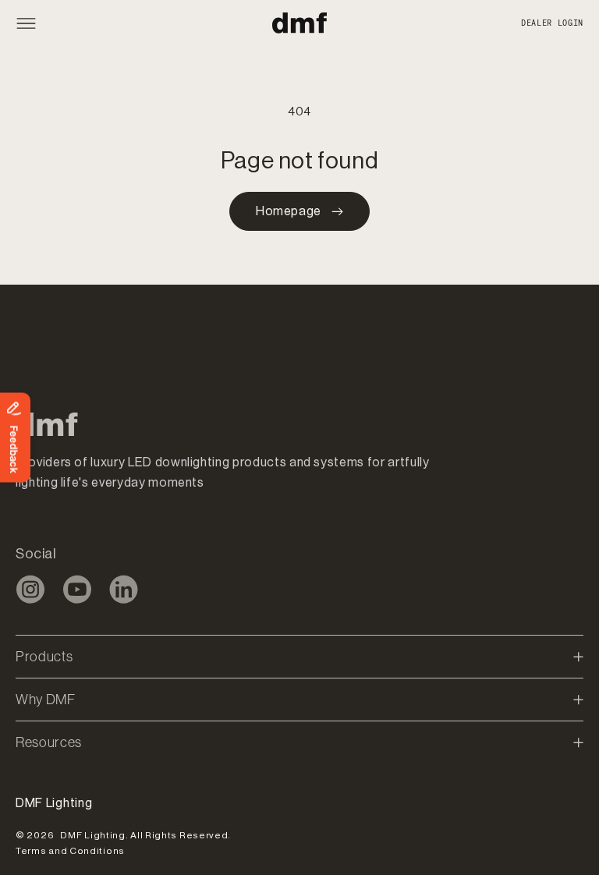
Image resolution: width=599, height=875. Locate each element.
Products (44, 656)
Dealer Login (552, 23)
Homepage (288, 211)
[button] (34, 23)
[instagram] (30, 589)
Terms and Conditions (70, 851)
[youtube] (76, 589)
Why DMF (46, 699)
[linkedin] (123, 589)
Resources (49, 742)
